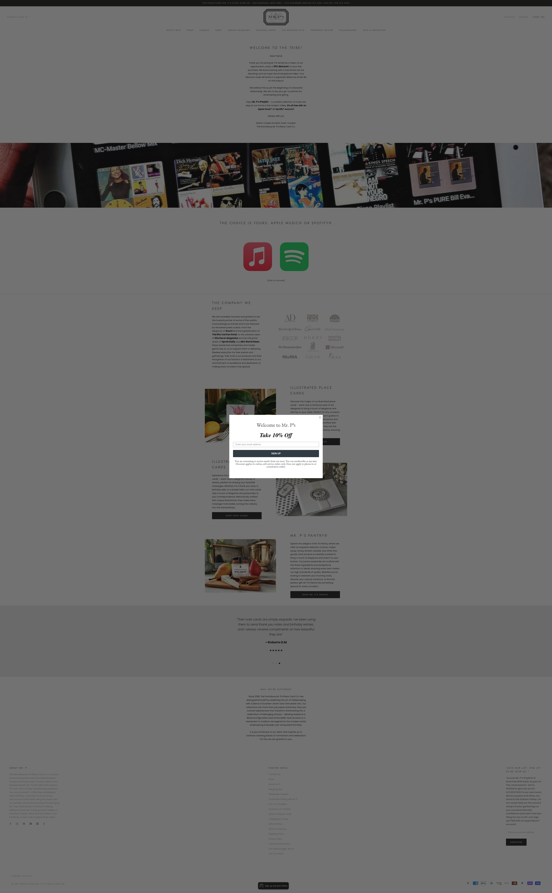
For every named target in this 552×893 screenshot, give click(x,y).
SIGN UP (276, 453)
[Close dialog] (320, 417)
